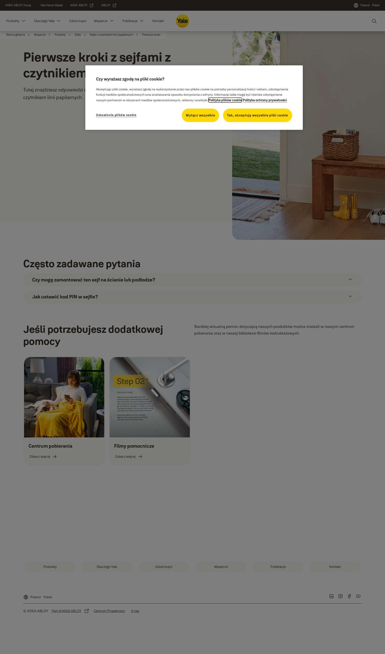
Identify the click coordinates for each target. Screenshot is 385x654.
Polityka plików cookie (225, 100)
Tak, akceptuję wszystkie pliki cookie (257, 115)
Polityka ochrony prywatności (265, 100)
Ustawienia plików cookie (116, 115)
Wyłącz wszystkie (200, 115)
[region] (194, 97)
